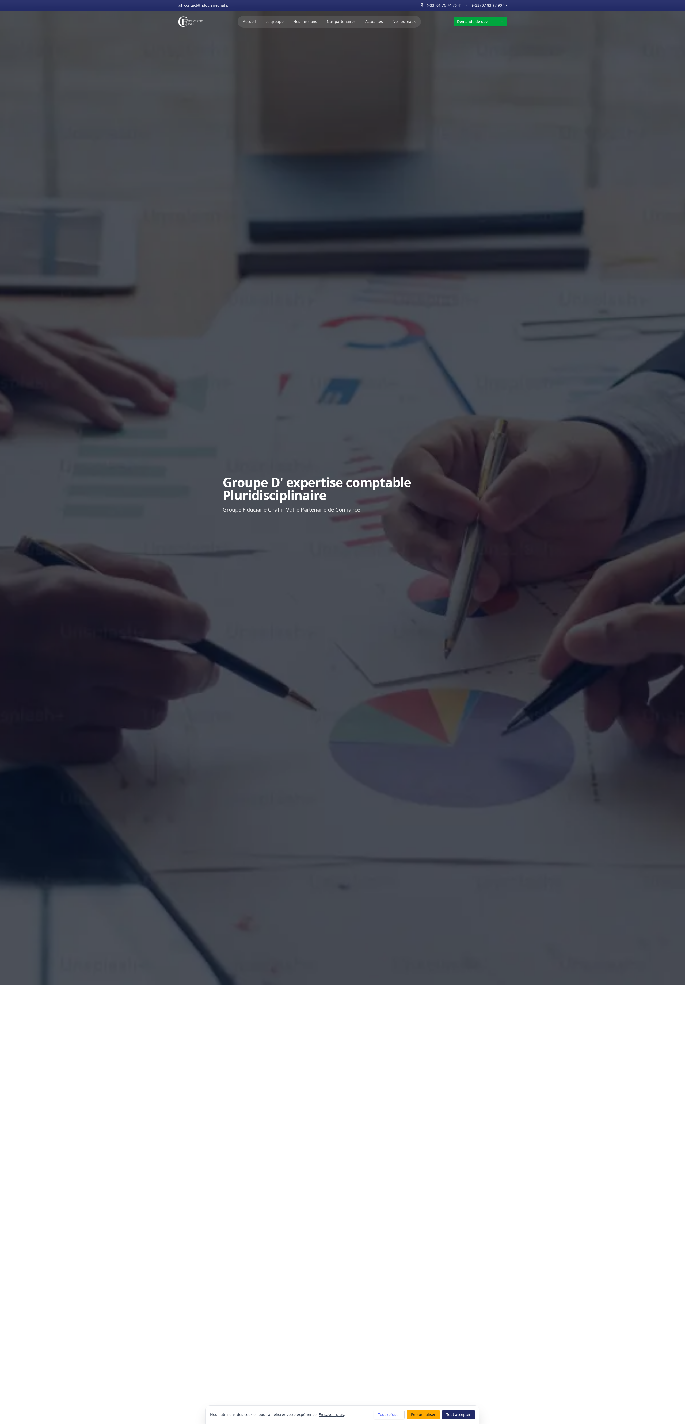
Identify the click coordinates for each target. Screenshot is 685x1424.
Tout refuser (389, 1414)
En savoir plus (331, 1414)
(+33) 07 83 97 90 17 (489, 5)
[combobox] (480, 21)
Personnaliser (423, 1414)
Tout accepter (458, 1414)
